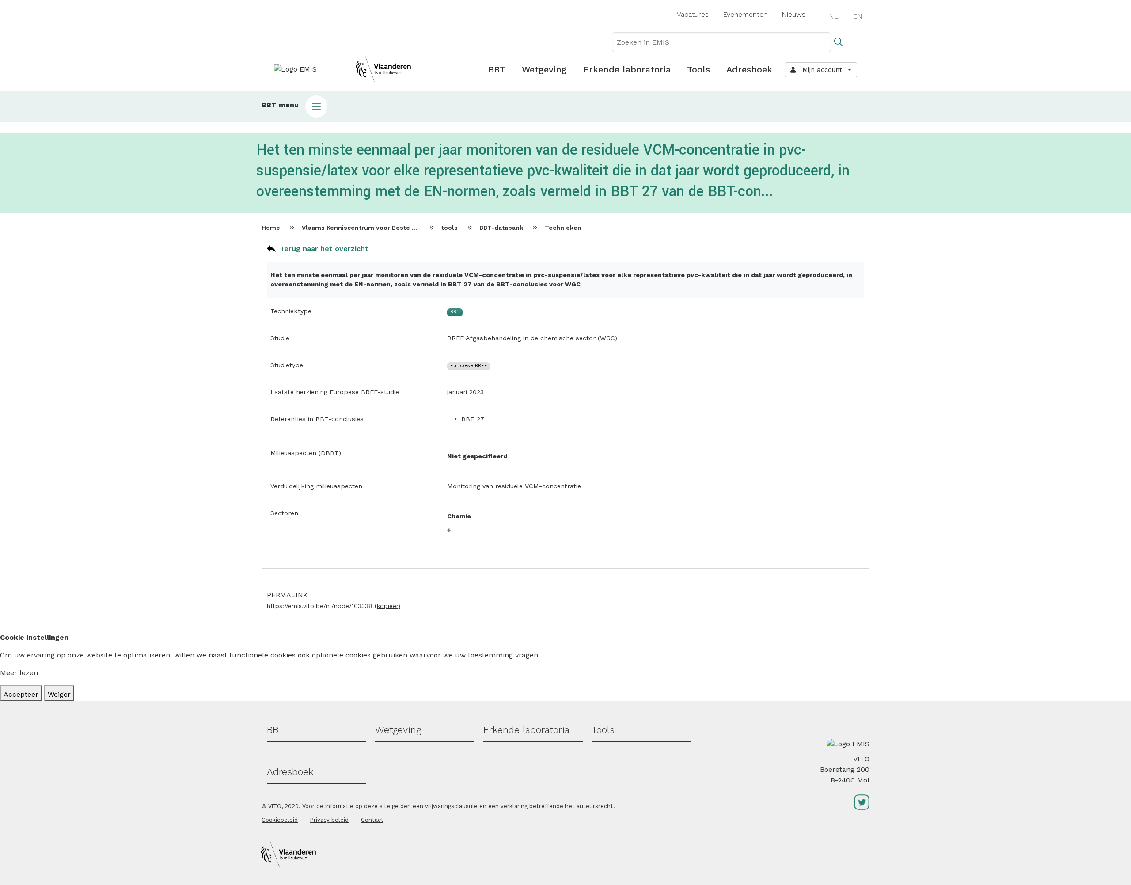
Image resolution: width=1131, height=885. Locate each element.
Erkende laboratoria (627, 69)
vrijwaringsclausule (451, 806)
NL (834, 16)
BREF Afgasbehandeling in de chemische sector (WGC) (532, 338)
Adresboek (749, 69)
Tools (698, 69)
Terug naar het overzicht (324, 248)
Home (271, 227)
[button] (565, 106)
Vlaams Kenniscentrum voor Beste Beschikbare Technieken (395, 227)
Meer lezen (19, 672)
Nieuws (793, 14)
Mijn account (820, 70)
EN (857, 16)
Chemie (459, 516)
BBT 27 (472, 418)
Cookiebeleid (280, 820)
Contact (372, 820)
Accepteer (21, 694)
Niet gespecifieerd (477, 456)
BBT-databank (501, 227)
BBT (496, 69)
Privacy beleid (329, 820)
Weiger (59, 694)
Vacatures (693, 14)
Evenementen (745, 14)
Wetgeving (544, 69)
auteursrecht (595, 806)
